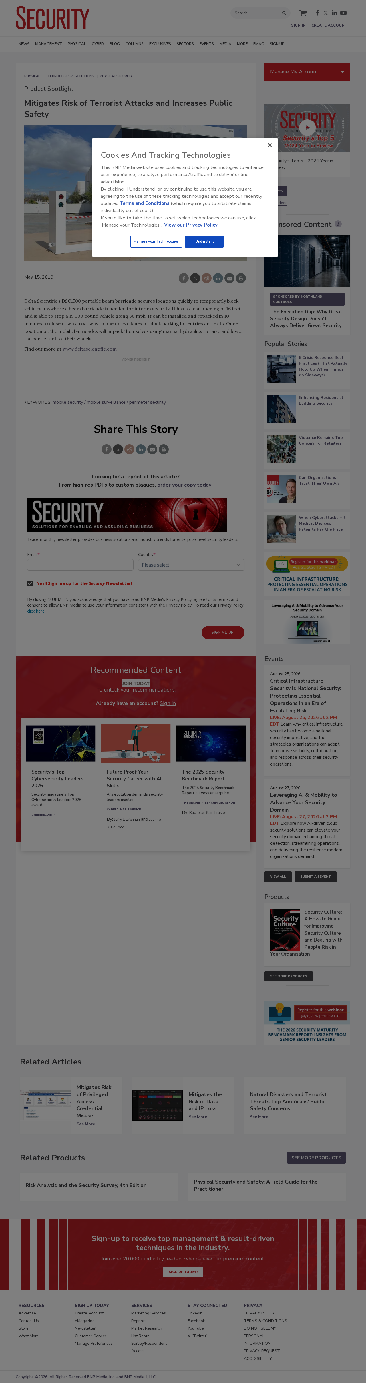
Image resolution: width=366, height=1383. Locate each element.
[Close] (270, 145)
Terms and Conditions (145, 203)
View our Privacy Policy (191, 225)
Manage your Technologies (156, 241)
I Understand (204, 241)
